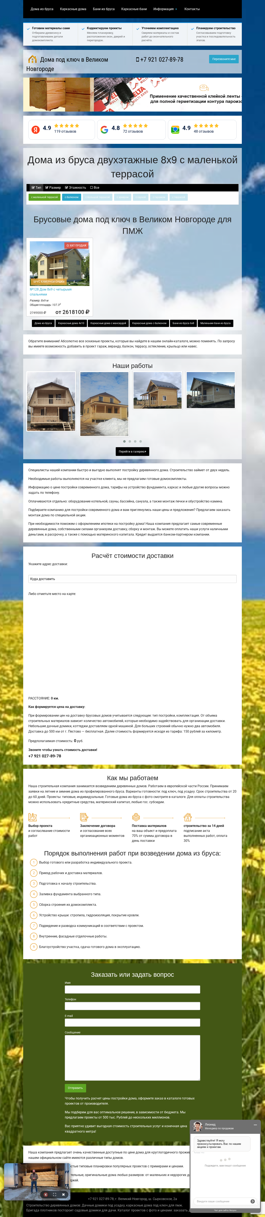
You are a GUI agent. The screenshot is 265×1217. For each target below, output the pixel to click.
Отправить (75, 1088)
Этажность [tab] (77, 188)
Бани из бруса (104, 9)
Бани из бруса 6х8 (183, 323)
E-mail (69, 1016)
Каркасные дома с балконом (149, 323)
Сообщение (72, 1032)
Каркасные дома (73, 9)
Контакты (192, 9)
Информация (163, 9)
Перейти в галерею (132, 451)
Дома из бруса (42, 9)
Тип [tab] (38, 188)
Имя (68, 982)
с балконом (71, 197)
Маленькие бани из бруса (215, 323)
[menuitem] (42, 9)
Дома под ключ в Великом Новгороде (67, 64)
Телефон (70, 999)
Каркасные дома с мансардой (108, 323)
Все (96, 188)
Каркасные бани (134, 9)
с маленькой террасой (44, 197)
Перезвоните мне (224, 59)
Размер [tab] (54, 188)
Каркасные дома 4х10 (71, 323)
